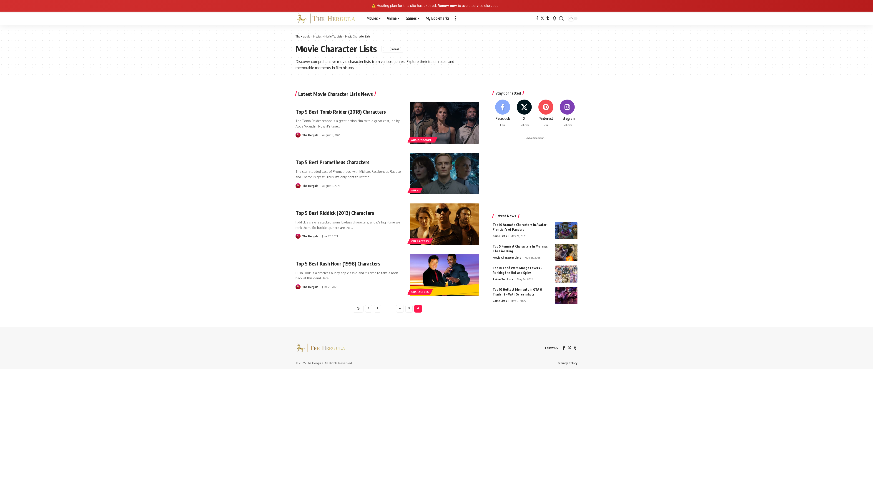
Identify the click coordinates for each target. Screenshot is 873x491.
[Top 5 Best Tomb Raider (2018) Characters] (444, 123)
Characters (420, 241)
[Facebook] (537, 18)
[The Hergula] (327, 18)
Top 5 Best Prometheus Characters (332, 162)
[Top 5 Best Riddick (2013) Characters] (444, 224)
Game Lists (500, 236)
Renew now (447, 5)
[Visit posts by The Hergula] (298, 135)
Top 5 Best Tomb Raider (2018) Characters (341, 111)
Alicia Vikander (422, 139)
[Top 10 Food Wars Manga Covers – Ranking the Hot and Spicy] (566, 274)
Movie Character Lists (507, 257)
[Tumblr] (547, 18)
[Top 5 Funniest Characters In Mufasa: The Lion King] (566, 252)
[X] (542, 18)
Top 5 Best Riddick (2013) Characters (335, 213)
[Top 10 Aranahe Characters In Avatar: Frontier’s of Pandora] (566, 230)
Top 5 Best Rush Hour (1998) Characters (338, 263)
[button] (455, 18)
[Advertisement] (535, 173)
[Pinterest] (546, 114)
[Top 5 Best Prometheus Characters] (444, 173)
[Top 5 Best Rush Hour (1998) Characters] (444, 275)
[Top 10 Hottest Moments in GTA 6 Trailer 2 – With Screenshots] (566, 295)
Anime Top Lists (503, 279)
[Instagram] (567, 114)
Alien (415, 190)
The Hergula (310, 135)
